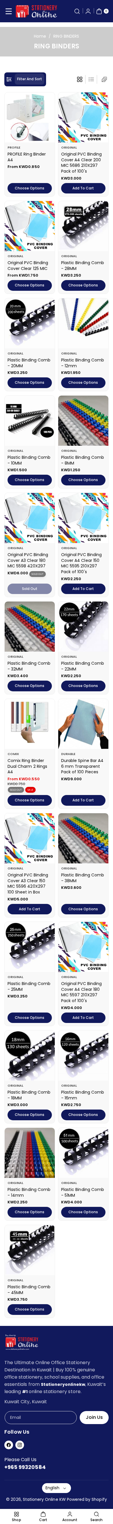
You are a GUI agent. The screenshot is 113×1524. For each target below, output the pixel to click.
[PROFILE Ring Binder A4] (30, 117)
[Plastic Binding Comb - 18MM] (30, 1055)
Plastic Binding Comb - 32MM (29, 666)
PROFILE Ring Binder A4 (27, 157)
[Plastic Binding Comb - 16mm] (83, 1055)
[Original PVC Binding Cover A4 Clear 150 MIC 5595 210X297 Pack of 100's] (83, 518)
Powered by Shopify (87, 1499)
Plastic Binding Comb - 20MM (29, 363)
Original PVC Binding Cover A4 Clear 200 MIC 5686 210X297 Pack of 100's (81, 162)
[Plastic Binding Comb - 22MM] (83, 627)
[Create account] (88, 11)
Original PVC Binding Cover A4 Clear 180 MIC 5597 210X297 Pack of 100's (81, 992)
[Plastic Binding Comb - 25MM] (30, 947)
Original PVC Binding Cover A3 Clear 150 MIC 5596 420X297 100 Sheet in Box (28, 883)
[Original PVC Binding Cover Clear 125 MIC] (30, 226)
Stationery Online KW (44, 1499)
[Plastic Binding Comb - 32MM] (30, 627)
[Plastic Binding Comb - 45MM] (30, 1250)
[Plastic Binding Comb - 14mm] (30, 1153)
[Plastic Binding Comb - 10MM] (30, 421)
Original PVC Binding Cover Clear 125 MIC (28, 265)
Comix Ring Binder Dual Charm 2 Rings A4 (27, 766)
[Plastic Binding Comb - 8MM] (83, 421)
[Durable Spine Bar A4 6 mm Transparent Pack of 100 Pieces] (83, 724)
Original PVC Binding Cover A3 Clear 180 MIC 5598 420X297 (28, 560)
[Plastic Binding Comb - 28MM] (83, 226)
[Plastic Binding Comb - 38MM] (83, 838)
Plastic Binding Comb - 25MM (29, 986)
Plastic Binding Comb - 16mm (82, 1095)
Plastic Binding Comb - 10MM (29, 460)
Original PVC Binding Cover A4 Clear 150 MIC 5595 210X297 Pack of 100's (81, 563)
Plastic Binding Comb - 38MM (82, 878)
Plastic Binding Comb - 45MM (29, 1289)
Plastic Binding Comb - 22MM (82, 666)
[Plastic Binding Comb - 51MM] (83, 1153)
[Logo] (21, 1343)
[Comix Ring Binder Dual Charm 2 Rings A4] (30, 724)
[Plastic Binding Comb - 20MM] (30, 323)
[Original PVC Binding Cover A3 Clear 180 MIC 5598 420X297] (30, 518)
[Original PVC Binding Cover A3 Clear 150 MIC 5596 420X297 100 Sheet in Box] (30, 838)
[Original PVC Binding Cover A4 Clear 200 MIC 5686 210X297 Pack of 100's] (83, 117)
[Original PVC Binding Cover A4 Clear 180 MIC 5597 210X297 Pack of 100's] (83, 947)
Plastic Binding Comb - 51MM (82, 1192)
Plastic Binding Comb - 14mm (29, 1192)
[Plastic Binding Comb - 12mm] (83, 323)
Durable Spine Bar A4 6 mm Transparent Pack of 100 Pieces (82, 766)
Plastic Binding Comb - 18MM (29, 1095)
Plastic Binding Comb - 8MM (82, 460)
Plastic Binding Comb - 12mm (82, 363)
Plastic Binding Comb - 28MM (82, 265)
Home (40, 36)
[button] (8, 11)
